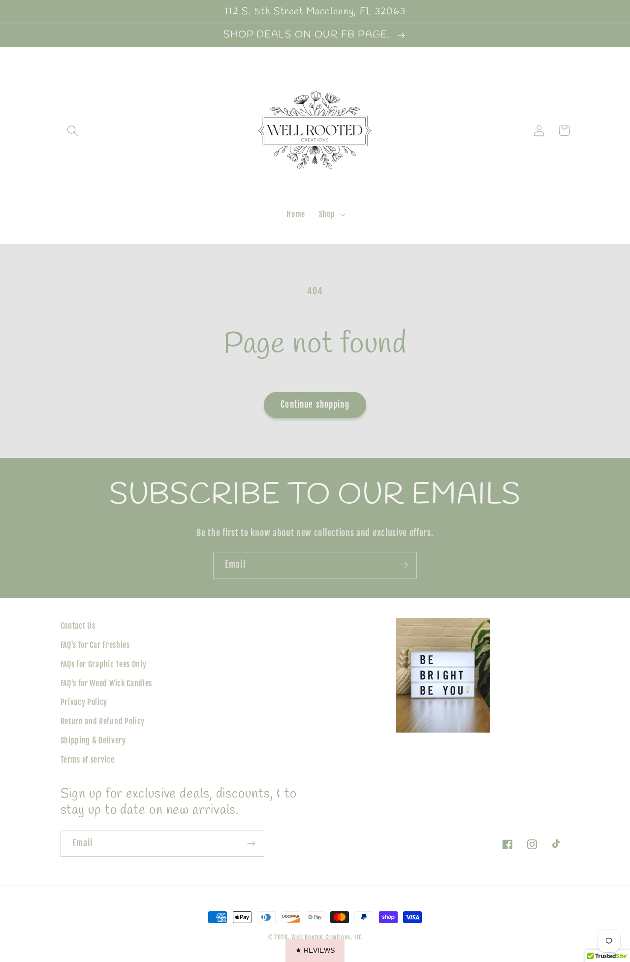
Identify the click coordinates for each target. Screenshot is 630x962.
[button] (73, 130)
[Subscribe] (403, 565)
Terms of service (88, 760)
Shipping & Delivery (93, 740)
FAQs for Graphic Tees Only (104, 664)
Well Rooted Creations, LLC (326, 937)
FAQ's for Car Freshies (95, 645)
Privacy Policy (84, 702)
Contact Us (78, 626)
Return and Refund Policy (103, 721)
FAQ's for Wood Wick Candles (107, 683)
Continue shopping (315, 404)
